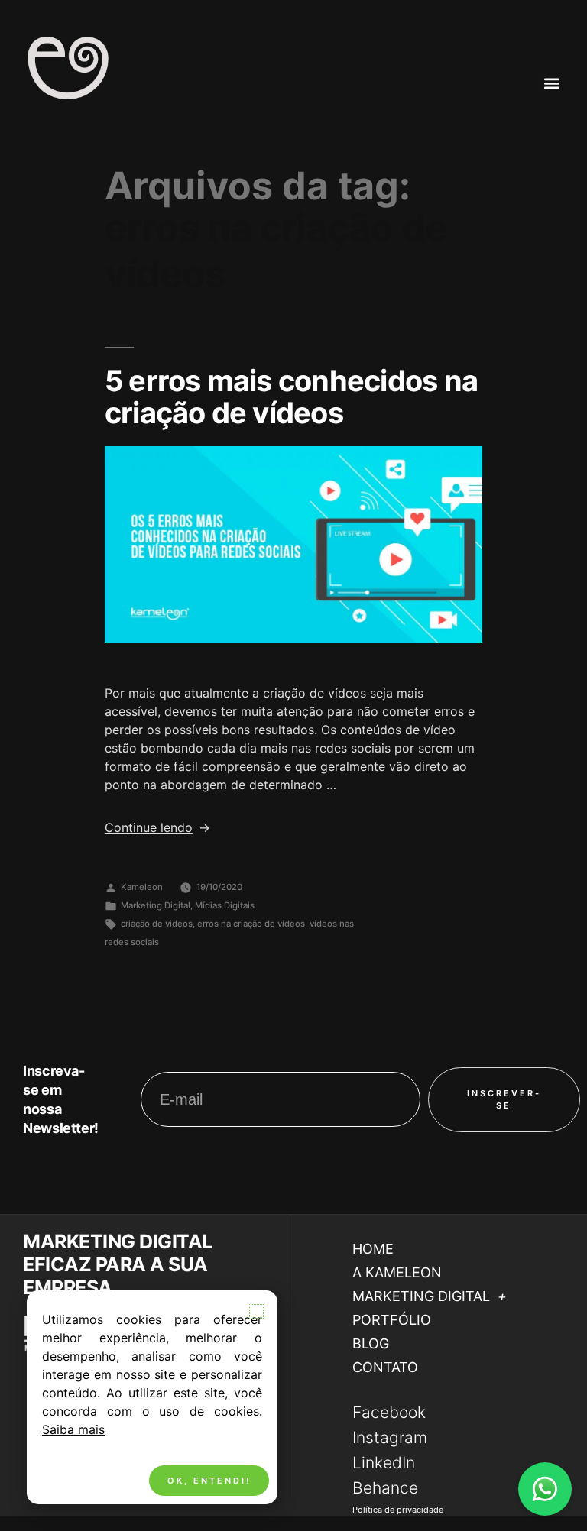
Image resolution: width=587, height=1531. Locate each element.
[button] (256, 1311)
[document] (293, 765)
